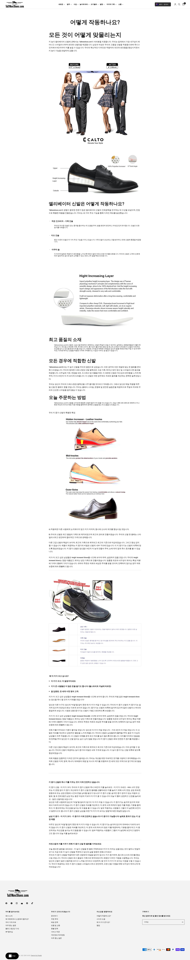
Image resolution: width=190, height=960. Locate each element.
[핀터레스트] (28, 903)
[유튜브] (23, 903)
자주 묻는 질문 (10, 925)
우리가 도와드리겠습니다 (60, 911)
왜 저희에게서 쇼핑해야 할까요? (17, 919)
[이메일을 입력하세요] (182, 922)
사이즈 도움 (101, 919)
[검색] (179, 4)
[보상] (12, 956)
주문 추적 (54, 919)
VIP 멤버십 (9, 932)
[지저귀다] (13, 903)
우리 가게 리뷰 (10, 922)
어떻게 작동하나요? (104, 916)
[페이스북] (7, 903)
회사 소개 (8, 916)
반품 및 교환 (55, 925)
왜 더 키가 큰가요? (103, 922)
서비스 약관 (55, 932)
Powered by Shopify (36, 955)
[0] (183, 4)
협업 (98, 925)
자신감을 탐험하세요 (104, 911)
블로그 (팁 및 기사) (12, 928)
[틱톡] (33, 903)
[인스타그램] (18, 903)
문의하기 (54, 916)
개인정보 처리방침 (58, 935)
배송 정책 (54, 922)
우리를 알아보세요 (12, 911)
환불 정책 (54, 928)
